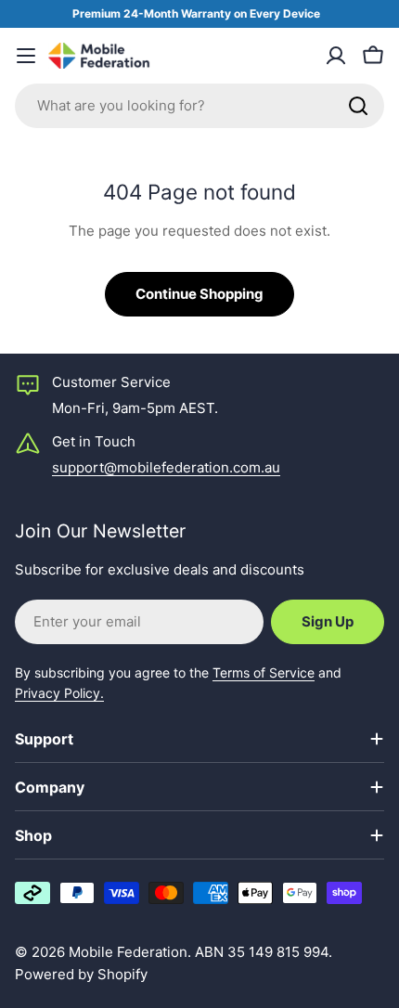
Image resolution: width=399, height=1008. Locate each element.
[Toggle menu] (26, 56)
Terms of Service (263, 672)
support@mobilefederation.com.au (166, 467)
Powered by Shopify (81, 974)
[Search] (358, 106)
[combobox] (199, 106)
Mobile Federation (128, 952)
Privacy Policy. (59, 693)
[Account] (336, 56)
